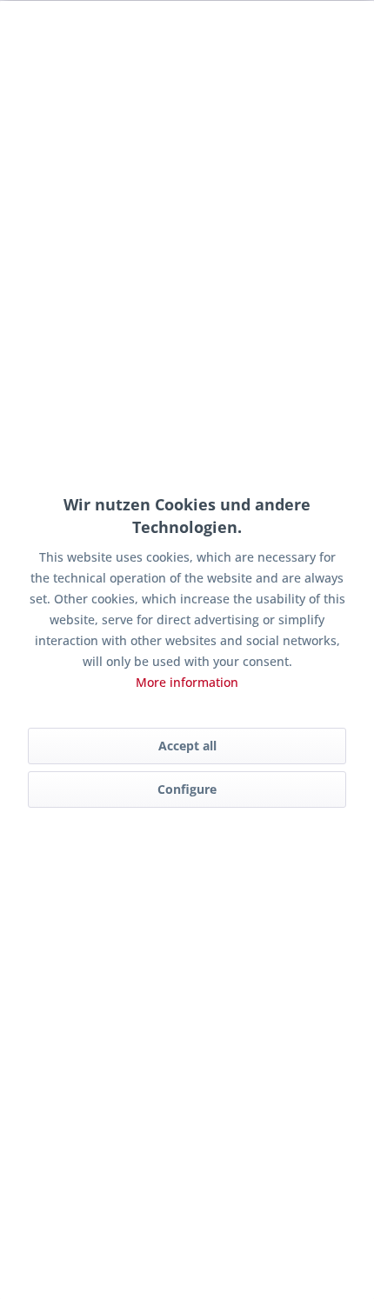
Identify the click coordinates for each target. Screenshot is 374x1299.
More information (187, 682)
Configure (187, 789)
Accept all (187, 745)
